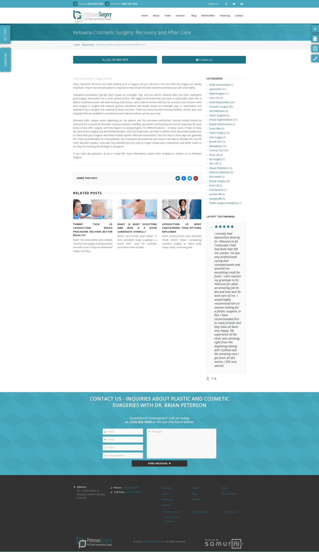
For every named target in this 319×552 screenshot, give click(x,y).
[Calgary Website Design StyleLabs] (224, 543)
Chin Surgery (216, 137)
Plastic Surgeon (217, 115)
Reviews (5, 60)
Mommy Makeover (219, 172)
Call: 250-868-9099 (117, 60)
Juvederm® (215, 194)
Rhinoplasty (215, 146)
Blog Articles (88, 44)
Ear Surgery (215, 159)
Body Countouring (219, 84)
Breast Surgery (217, 181)
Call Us (5, 34)
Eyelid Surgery (216, 93)
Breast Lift (214, 141)
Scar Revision (216, 189)
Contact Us (206, 60)
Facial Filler (215, 128)
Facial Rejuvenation (219, 102)
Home (77, 44)
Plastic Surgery (217, 132)
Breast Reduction (218, 168)
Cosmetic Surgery (218, 106)
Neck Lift (214, 185)
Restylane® (215, 198)
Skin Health (215, 176)
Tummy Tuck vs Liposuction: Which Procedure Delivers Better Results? (92, 230)
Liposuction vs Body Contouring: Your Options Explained (181, 228)
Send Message (158, 463)
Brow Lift (214, 154)
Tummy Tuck (216, 150)
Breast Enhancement (220, 124)
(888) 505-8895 (129, 3)
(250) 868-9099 (95, 3)
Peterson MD (85, 78)
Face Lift (213, 97)
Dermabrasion (217, 110)
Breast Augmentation (220, 119)
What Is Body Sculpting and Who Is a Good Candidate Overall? (137, 228)
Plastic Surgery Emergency (223, 203)
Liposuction (215, 89)
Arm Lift (213, 163)
